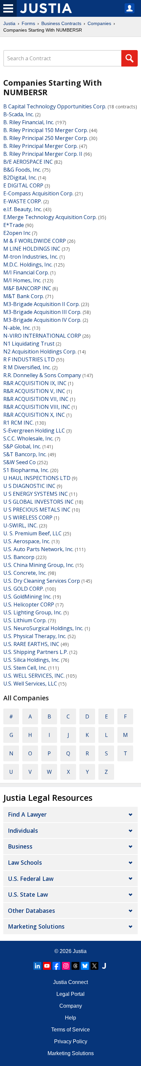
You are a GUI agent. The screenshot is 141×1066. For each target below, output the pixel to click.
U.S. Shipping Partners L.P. (35, 652)
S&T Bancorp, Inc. (25, 454)
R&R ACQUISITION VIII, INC (36, 406)
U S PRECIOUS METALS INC (36, 509)
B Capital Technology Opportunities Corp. (54, 106)
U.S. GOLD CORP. (23, 588)
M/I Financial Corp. (26, 272)
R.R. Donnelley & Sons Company (42, 375)
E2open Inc (16, 233)
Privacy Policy (70, 1041)
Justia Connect (70, 982)
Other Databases (31, 910)
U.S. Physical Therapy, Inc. (34, 636)
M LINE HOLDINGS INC (31, 248)
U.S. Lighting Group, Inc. (32, 612)
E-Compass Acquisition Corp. (38, 193)
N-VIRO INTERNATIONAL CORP (42, 335)
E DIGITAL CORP (23, 185)
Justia (9, 23)
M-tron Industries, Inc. (30, 256)
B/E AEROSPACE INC (28, 161)
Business (20, 846)
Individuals (23, 830)
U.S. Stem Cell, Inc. (25, 667)
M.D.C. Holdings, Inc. (27, 264)
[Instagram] (66, 966)
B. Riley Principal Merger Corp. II (42, 153)
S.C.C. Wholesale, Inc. (28, 438)
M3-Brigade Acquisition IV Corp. (42, 319)
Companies (99, 23)
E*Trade (13, 225)
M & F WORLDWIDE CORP (34, 240)
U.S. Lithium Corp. (25, 620)
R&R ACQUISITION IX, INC (35, 383)
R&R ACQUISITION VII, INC (36, 399)
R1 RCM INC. (18, 422)
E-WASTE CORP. (22, 201)
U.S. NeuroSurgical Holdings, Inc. (43, 628)
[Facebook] (56, 966)
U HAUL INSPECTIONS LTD (36, 478)
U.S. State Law (28, 894)
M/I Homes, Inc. (22, 280)
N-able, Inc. (17, 327)
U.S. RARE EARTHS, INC (31, 644)
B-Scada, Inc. (18, 114)
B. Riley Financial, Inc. (28, 122)
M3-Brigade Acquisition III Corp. (42, 312)
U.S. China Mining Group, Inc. (38, 565)
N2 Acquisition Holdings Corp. (39, 351)
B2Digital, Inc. (20, 177)
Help (70, 1018)
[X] (94, 966)
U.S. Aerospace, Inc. (26, 541)
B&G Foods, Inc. (22, 169)
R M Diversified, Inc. (27, 367)
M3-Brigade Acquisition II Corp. (41, 304)
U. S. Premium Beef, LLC (32, 533)
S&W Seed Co (19, 462)
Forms (28, 23)
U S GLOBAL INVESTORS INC (38, 501)
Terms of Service (70, 1029)
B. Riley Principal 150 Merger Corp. (45, 130)
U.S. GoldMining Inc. (27, 596)
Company (70, 1006)
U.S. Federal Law (30, 879)
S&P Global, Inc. (22, 446)
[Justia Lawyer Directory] (104, 966)
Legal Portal (70, 994)
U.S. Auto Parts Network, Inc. (38, 549)
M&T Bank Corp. (23, 296)
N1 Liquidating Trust (28, 343)
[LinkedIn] (37, 966)
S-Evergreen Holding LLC (34, 430)
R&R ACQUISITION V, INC (34, 391)
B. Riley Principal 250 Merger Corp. (45, 138)
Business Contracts (61, 23)
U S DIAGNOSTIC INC (29, 486)
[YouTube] (47, 966)
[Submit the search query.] (129, 58)
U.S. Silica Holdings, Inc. (31, 659)
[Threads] (75, 966)
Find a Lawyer (27, 814)
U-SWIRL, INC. (20, 525)
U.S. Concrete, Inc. (25, 572)
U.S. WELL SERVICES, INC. (34, 675)
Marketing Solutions (36, 926)
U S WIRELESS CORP (27, 517)
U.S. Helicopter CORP (28, 604)
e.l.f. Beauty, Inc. (22, 209)
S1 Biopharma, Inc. (26, 470)
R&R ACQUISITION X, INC (34, 414)
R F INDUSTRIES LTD (29, 359)
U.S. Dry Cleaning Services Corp (41, 580)
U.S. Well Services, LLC (30, 683)
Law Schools (25, 862)
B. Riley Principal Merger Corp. (40, 146)
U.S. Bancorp (18, 557)
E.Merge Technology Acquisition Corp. (50, 217)
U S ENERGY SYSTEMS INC (35, 493)
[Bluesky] (85, 966)
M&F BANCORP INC (27, 288)
